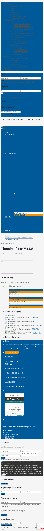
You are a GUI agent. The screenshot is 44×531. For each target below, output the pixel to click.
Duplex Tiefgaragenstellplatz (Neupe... (18, 317)
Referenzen (13, 62)
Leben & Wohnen (20, 47)
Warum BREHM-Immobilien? (24, 35)
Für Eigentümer (10, 20)
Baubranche (18, 54)
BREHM (8, 56)
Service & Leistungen (16, 31)
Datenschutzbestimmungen (21, 505)
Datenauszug (9, 436)
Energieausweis (19, 37)
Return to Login (6, 116)
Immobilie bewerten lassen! (18, 290)
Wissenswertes (14, 45)
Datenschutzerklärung (12, 434)
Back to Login (6, 103)
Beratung (17, 177)
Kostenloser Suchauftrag (17, 16)
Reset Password (6, 114)
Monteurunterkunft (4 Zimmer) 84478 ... (18, 333)
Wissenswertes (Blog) (16, 182)
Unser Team (13, 60)
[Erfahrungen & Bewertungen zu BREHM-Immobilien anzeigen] (14, 416)
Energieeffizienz (19, 49)
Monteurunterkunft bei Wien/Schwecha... (19, 321)
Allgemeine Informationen (22, 24)
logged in (13, 282)
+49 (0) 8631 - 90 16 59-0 (14, 119)
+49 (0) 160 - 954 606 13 (33, 119)
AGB (7, 432)
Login (3, 80)
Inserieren (17, 39)
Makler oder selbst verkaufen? (24, 33)
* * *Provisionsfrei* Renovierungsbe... (18, 329)
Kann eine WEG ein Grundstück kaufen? (19, 238)
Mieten (11, 10)
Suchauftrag (13, 147)
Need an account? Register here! (12, 82)
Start (6, 3)
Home (7, 236)
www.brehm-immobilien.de (14, 386)
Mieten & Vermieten (20, 53)
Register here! (5, 527)
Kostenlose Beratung (21, 41)
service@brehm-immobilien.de (15, 377)
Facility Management (21, 51)
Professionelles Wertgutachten (24, 29)
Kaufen (11, 8)
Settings (3, 475)
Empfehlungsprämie (16, 18)
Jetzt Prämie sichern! (21, 213)
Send (3, 458)
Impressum (8, 430)
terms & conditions (18, 93)
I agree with (14, 93)
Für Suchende (10, 4)
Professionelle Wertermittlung (24, 28)
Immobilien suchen (15, 6)
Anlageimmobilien (15, 12)
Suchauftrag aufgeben (16, 298)
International (13, 14)
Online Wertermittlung (21, 26)
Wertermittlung (14, 22)
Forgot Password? (29, 82)
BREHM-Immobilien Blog (18, 66)
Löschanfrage (9, 438)
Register (4, 101)
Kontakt (8, 68)
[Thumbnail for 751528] (17, 273)
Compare (4, 483)
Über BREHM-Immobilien (18, 58)
